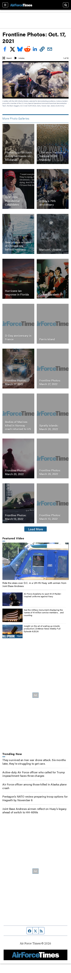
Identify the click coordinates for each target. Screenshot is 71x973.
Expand (9, 58)
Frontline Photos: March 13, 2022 (15, 517)
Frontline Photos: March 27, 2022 (15, 382)
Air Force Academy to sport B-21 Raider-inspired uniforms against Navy (43, 595)
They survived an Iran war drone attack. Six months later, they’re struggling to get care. (34, 762)
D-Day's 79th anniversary (47, 202)
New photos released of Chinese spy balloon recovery (18, 245)
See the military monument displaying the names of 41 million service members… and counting (44, 612)
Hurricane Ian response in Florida (17, 292)
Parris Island (47, 339)
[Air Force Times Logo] (21, 4)
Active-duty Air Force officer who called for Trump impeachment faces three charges (33, 774)
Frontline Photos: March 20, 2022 (15, 472)
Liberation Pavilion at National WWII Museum (52, 156)
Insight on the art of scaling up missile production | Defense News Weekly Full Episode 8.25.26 (42, 628)
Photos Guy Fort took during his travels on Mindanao (18, 156)
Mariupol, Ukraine (50, 249)
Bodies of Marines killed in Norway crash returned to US (18, 425)
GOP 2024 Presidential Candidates (12, 200)
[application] (35, 561)
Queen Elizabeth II (50, 294)
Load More (35, 529)
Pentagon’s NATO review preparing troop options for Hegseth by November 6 (35, 798)
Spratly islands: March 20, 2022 (48, 427)
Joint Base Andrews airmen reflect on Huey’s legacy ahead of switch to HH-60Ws (34, 810)
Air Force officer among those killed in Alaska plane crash (34, 786)
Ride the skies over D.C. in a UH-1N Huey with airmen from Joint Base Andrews (34, 584)
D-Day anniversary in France (18, 337)
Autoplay (21, 58)
